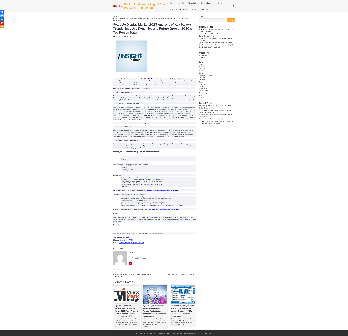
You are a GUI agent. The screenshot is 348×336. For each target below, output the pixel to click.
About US (181, 3)
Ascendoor (193, 333)
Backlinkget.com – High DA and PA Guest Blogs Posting (145, 6)
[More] (2, 26)
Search (201, 16)
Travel (201, 95)
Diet (200, 64)
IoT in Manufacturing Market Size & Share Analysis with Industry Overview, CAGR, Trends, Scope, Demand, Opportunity (182, 311)
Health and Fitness (205, 75)
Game (201, 73)
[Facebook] (2, 12)
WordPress (208, 333)
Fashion (201, 71)
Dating (201, 62)
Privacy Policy (192, 3)
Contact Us (221, 3)
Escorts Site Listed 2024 (178, 9)
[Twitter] (2, 15)
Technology (203, 93)
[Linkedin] (2, 19)
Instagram (202, 77)
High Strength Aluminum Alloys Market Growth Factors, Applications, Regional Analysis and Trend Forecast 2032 (154, 311)
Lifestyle (202, 80)
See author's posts (139, 258)
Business (205, 9)
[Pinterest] (2, 23)
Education (202, 66)
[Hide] (0, 30)
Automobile (203, 55)
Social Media (203, 91)
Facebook (202, 69)
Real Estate (203, 84)
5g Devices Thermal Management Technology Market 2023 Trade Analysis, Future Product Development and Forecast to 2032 (126, 311)
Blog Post (193, 9)
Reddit (201, 86)
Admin (129, 36)
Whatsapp (202, 97)
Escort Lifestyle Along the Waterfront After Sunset (216, 43)
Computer (202, 60)
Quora (201, 82)
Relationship (203, 88)
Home (172, 3)
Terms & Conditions (207, 3)
